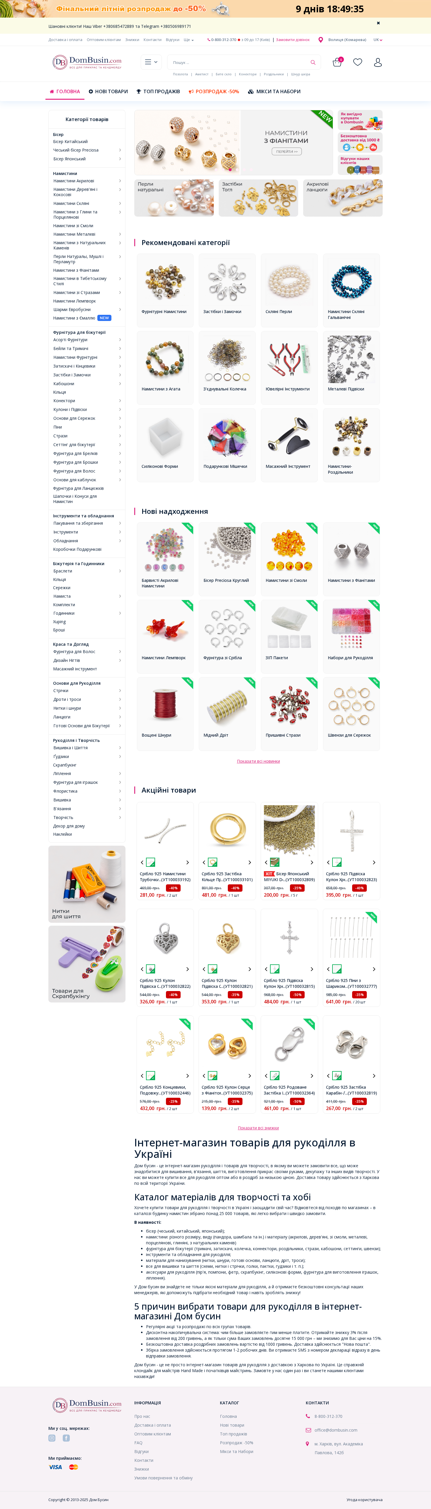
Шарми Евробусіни (72, 309)
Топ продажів (161, 91)
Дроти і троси (67, 699)
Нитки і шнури (67, 708)
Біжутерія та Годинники (78, 563)
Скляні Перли (279, 311)
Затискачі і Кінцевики (74, 366)
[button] (347, 39)
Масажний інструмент (75, 669)
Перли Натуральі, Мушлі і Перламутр (78, 259)
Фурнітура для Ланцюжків (78, 488)
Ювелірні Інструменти (288, 389)
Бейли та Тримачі (70, 348)
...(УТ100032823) (361, 879)
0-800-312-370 (223, 39)
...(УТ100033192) (175, 879)
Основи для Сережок (74, 418)
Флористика (65, 791)
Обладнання (65, 540)
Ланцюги (61, 717)
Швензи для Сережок (349, 735)
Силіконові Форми (160, 466)
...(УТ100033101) (237, 879)
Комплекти (64, 604)
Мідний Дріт (215, 735)
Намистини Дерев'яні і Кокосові (75, 192)
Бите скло (224, 74)
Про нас (142, 1416)
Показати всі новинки (258, 761)
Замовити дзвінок (292, 39)
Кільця (59, 392)
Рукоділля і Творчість (76, 740)
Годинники (63, 613)
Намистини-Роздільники (340, 469)
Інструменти (65, 532)
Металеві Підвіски (346, 389)
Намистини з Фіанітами (76, 270)
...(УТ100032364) (299, 1093)
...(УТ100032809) (299, 879)
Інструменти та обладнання (83, 516)
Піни (57, 427)
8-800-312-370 (328, 1416)
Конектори (248, 74)
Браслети (62, 571)
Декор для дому (69, 826)
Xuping (59, 621)
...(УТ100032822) (175, 986)
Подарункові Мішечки (225, 466)
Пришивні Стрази (283, 735)
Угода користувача (365, 1499)
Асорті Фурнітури (70, 339)
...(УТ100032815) (299, 986)
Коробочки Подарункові (77, 549)
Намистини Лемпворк (74, 301)
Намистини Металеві (74, 234)
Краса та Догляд (71, 644)
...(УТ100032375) (237, 1093)
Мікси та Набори (279, 91)
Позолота (180, 74)
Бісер (58, 134)
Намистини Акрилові (73, 180)
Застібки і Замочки (72, 375)
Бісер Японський (69, 159)
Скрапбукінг (65, 765)
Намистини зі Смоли (73, 225)
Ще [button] (187, 39)
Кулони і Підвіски (70, 409)
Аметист (201, 74)
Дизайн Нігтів (66, 660)
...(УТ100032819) (361, 1093)
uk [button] (377, 39)
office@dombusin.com (336, 1430)
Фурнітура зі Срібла (222, 657)
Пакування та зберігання (78, 523)
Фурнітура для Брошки (75, 462)
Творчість (63, 817)
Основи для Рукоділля (77, 683)
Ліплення (62, 773)
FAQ (138, 1442)
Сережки (61, 587)
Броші (59, 630)
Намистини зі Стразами (76, 292)
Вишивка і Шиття (70, 747)
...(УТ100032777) (361, 986)
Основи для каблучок (74, 479)
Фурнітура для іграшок (75, 782)
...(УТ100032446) (175, 1093)
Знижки (132, 39)
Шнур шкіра (300, 74)
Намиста (62, 596)
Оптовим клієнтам (104, 39)
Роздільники (274, 74)
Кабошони (63, 383)
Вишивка (62, 800)
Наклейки (62, 834)
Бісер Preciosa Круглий (226, 580)
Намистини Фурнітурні (75, 357)
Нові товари (111, 91)
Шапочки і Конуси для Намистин (75, 499)
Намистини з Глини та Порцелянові (75, 214)
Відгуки (172, 39)
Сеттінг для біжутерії (74, 444)
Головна (68, 91)
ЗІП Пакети (277, 657)
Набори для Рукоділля (350, 657)
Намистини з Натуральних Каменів (79, 245)
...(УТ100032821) (237, 986)
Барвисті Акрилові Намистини (160, 583)
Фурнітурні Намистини (164, 311)
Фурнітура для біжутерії (79, 332)
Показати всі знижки (258, 1128)
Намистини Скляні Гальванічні (346, 314)
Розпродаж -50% (217, 91)
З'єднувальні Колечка (224, 389)
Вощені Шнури (156, 735)
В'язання (62, 808)
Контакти (153, 39)
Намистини (65, 173)
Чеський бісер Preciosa (76, 150)
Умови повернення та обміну (163, 1478)
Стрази (60, 436)
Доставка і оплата (65, 39)
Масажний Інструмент (288, 466)
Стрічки (60, 690)
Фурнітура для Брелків (75, 453)
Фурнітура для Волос (74, 471)
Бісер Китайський (70, 141)
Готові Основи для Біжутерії (81, 725)
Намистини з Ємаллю (74, 318)
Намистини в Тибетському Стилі (79, 281)
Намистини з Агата (161, 389)
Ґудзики (61, 756)
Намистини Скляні (71, 203)
